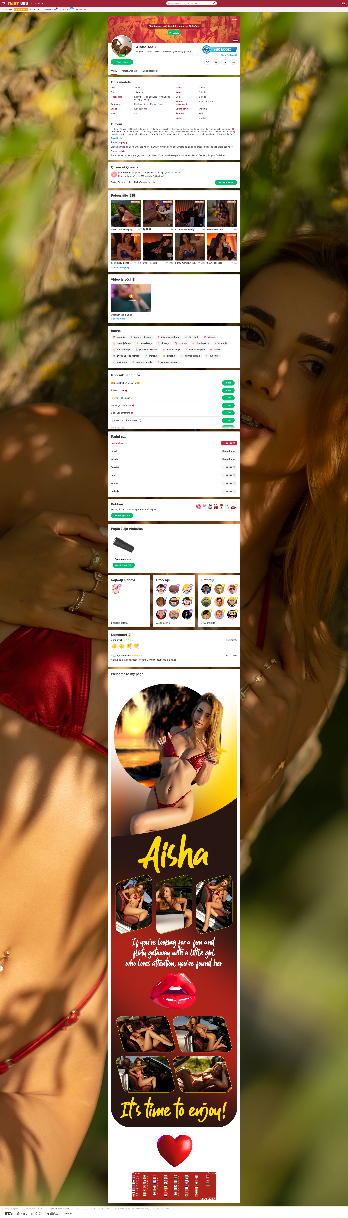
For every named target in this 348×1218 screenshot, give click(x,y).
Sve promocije (49, 9)
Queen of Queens (173, 172)
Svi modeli (7, 9)
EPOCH (54, 1209)
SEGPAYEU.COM (63, 1209)
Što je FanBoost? (229, 55)
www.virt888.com (32, 1209)
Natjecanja (64, 9)
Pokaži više (117, 138)
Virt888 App (81, 9)
